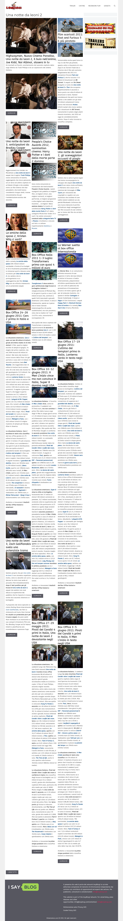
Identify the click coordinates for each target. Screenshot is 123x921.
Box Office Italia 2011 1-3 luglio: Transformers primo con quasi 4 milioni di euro (43, 261)
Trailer (72, 6)
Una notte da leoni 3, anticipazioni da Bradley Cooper (18, 144)
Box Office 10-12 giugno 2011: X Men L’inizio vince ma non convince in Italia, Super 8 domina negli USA (44, 377)
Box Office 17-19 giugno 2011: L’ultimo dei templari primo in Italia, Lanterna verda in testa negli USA (70, 351)
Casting (82, 6)
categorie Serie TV (49, 218)
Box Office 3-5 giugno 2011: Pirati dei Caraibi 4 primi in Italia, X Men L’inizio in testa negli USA (70, 635)
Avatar (75, 104)
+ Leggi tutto (12, 872)
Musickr (34, 228)
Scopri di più (11, 113)
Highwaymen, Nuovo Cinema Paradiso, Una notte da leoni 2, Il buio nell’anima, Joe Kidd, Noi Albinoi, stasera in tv (31, 59)
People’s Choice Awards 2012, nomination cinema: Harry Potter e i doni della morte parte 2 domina (43, 151)
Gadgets (107, 6)
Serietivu (47, 226)
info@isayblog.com (100, 892)
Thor (68, 87)
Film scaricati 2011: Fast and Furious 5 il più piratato (70, 38)
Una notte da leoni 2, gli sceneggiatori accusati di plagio (70, 155)
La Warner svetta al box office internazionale (69, 248)
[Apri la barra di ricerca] (114, 6)
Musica (35, 221)
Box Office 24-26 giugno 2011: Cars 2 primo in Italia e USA (17, 317)
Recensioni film (94, 6)
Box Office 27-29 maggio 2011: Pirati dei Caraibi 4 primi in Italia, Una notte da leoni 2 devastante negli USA (43, 632)
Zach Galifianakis (12, 610)
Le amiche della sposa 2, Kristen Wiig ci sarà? (16, 236)
